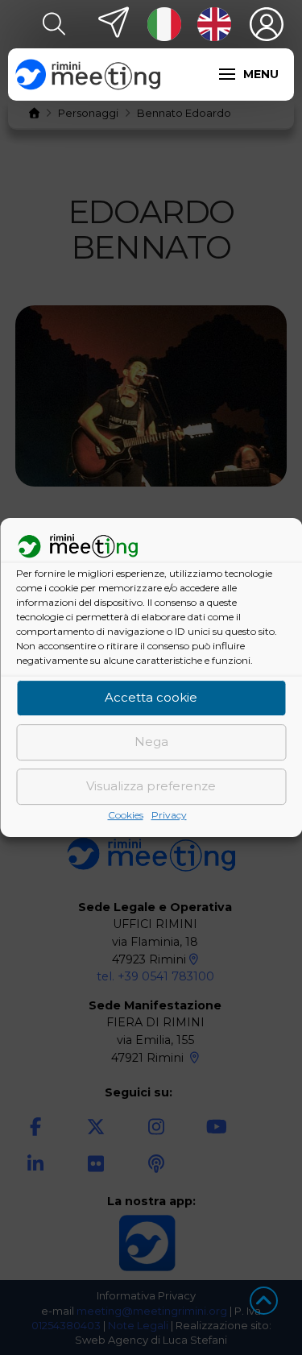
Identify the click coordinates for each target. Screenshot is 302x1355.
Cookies (125, 815)
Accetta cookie (151, 698)
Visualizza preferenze (151, 786)
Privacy (169, 815)
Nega (151, 742)
